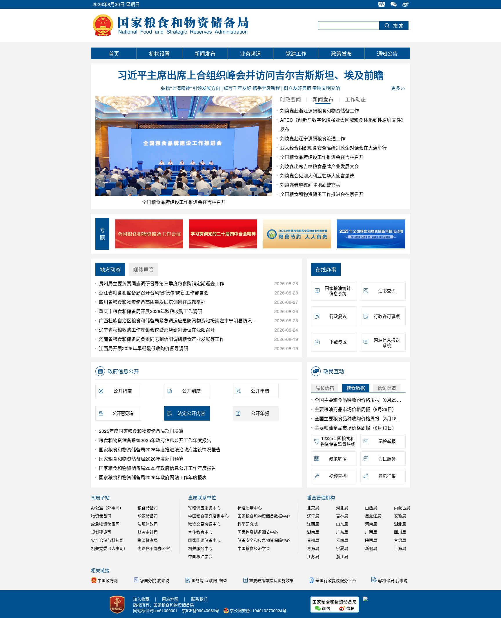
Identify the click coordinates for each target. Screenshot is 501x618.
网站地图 (170, 599)
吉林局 (342, 516)
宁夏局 (342, 548)
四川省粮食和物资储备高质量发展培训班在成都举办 (152, 302)
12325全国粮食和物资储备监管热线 (337, 441)
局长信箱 (324, 388)
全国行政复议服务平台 (336, 580)
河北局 (342, 507)
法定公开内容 (191, 413)
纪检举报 (387, 441)
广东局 (342, 532)
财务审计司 (147, 532)
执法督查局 (147, 540)
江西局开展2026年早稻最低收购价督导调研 (143, 348)
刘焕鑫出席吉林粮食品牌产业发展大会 (319, 166)
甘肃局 (400, 540)
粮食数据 (355, 388)
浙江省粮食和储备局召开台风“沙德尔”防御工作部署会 (153, 292)
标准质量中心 (249, 507)
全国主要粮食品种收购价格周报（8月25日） (359, 400)
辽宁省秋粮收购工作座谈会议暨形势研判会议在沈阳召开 (157, 329)
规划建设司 (101, 532)
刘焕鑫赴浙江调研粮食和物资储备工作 (319, 110)
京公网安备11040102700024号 (258, 610)
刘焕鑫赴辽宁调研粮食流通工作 (312, 138)
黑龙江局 (373, 516)
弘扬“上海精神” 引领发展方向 (190, 88)
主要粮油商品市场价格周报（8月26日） (356, 409)
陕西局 (371, 540)
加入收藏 (141, 599)
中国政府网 (108, 580)
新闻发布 (205, 53)
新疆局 (371, 548)
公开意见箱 (122, 413)
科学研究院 (247, 524)
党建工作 (296, 53)
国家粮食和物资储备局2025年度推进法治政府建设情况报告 (160, 449)
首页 (114, 53)
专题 (102, 233)
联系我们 (199, 599)
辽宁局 (313, 516)
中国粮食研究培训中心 (208, 516)
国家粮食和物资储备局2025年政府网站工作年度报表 (153, 477)
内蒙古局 (402, 507)
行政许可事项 (387, 316)
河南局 (371, 524)
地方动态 (110, 269)
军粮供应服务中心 (204, 507)
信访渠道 (386, 388)
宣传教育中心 (200, 532)
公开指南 (122, 391)
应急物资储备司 (105, 524)
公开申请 (260, 391)
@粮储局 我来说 (393, 580)
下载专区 (338, 342)
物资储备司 (101, 516)
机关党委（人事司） (109, 548)
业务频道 (250, 53)
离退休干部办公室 (153, 548)
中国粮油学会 (200, 556)
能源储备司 (147, 516)
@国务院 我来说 (154, 580)
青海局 (313, 548)
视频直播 (337, 476)
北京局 (313, 507)
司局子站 (100, 497)
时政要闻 (290, 99)
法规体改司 (147, 524)
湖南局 (313, 532)
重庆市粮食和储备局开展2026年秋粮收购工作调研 (150, 311)
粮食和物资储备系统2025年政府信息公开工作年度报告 (155, 440)
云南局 (342, 540)
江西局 (313, 524)
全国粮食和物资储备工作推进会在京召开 (322, 194)
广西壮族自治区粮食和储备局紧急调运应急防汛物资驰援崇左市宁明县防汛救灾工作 (178, 320)
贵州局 (313, 540)
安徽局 (400, 516)
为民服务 (387, 458)
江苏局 (313, 556)
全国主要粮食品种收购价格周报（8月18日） (359, 418)
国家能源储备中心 (204, 540)
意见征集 (387, 476)
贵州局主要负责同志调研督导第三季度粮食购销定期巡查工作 (161, 283)
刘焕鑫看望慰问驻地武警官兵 (310, 184)
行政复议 (338, 316)
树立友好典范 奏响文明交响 (312, 88)
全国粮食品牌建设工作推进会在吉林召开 (184, 202)
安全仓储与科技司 (107, 540)
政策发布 (341, 53)
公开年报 (260, 413)
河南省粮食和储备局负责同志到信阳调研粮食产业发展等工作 (161, 339)
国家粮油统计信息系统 (338, 290)
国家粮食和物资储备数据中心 (263, 516)
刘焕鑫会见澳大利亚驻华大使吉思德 (317, 175)
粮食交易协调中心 (204, 524)
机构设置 (159, 53)
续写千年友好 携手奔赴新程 (252, 88)
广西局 (371, 532)
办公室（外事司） (107, 507)
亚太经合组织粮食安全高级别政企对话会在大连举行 (333, 147)
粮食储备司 (147, 507)
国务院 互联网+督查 (209, 580)
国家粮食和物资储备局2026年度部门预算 (141, 458)
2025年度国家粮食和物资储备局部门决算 (141, 431)
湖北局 (400, 524)
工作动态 (355, 99)
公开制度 (191, 391)
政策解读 (337, 458)
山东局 (342, 524)
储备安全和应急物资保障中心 (263, 540)
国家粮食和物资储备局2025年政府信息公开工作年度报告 (157, 468)
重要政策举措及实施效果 (272, 580)
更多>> (398, 88)
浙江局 (342, 556)
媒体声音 (143, 269)
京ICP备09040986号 (200, 610)
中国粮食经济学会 (253, 548)
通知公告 (387, 53)
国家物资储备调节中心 (257, 532)
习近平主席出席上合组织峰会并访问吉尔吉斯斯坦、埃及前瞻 (250, 75)
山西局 (371, 507)
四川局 (400, 532)
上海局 (400, 548)
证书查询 (386, 291)
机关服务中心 (200, 548)
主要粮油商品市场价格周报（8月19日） (356, 427)
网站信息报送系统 (387, 342)
